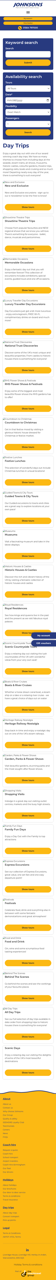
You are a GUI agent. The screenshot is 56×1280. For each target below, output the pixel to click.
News (5, 1133)
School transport (10, 1157)
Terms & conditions (11, 1196)
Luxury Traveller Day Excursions (25, 304)
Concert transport (11, 1216)
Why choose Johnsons (13, 1111)
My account (28, 18)
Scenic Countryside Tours (21, 647)
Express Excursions (17, 865)
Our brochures (9, 1189)
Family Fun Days (15, 830)
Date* (8, 95)
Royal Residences (16, 608)
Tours (8, 83)
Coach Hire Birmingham (14, 1165)
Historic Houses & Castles (21, 570)
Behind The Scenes (17, 977)
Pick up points (9, 1220)
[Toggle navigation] (28, 12)
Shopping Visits (14, 794)
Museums (11, 535)
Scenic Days (12, 1048)
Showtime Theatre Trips (20, 221)
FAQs (5, 1137)
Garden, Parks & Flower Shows (24, 759)
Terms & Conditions (12, 1233)
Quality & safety (10, 1119)
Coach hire (9, 1144)
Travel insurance (10, 1200)
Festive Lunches (15, 461)
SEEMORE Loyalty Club (13, 1122)
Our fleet (7, 1168)
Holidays (8, 1179)
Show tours (28, 207)
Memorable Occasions (19, 263)
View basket (28, 23)
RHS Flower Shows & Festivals (23, 384)
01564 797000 (30, 28)
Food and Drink (14, 942)
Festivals (10, 903)
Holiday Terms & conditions (28, 1264)
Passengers (12, 118)
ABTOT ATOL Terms (12, 1237)
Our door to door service (14, 1192)
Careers (6, 1130)
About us (7, 1104)
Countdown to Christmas (21, 423)
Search (9, 49)
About (6, 1098)
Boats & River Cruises (18, 685)
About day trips (10, 1213)
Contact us (8, 1108)
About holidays (10, 1185)
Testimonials (8, 1126)
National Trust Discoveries (21, 346)
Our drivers (8, 1172)
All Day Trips (12, 1012)
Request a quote (10, 1150)
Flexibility (11, 106)
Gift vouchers (43, 643)
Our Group (8, 1115)
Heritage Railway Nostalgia (22, 724)
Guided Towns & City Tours (21, 496)
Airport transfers (10, 1161)
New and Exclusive (17, 186)
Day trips (8, 1207)
